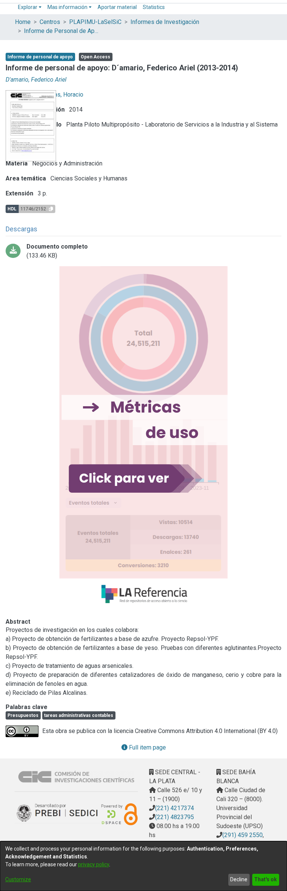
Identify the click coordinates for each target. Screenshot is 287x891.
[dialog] (143, 866)
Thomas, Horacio (61, 94)
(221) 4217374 (174, 808)
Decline (238, 879)
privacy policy (93, 864)
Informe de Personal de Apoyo (61, 30)
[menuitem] (29, 7)
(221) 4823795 (174, 817)
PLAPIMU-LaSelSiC (95, 21)
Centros (50, 21)
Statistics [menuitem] (154, 7)
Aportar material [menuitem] (117, 7)
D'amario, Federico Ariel (36, 79)
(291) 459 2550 (242, 835)
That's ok (265, 879)
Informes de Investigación (164, 21)
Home (23, 21)
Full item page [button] (146, 747)
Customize (18, 879)
